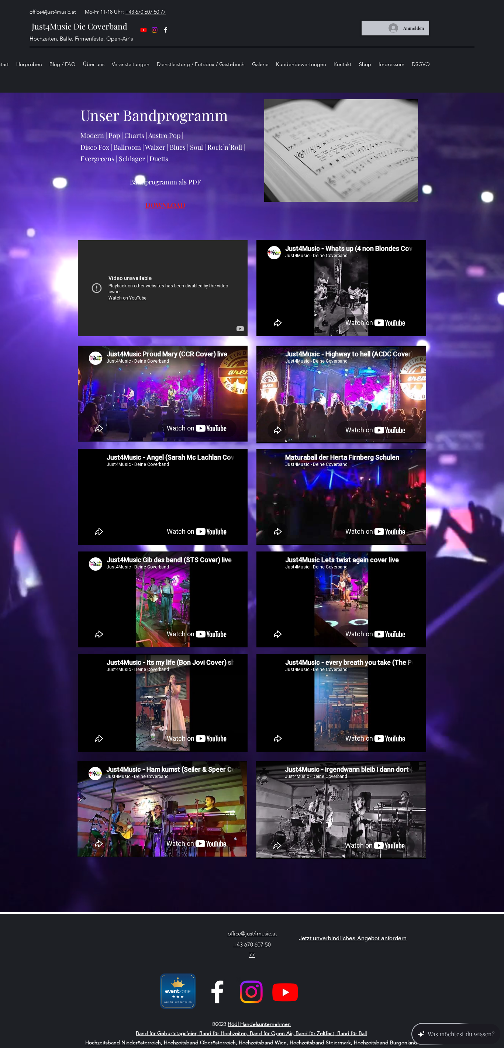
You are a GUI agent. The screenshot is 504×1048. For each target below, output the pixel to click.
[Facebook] (217, 992)
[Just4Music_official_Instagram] (251, 992)
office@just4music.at (53, 11)
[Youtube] (143, 30)
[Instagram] (154, 30)
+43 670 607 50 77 (145, 11)
